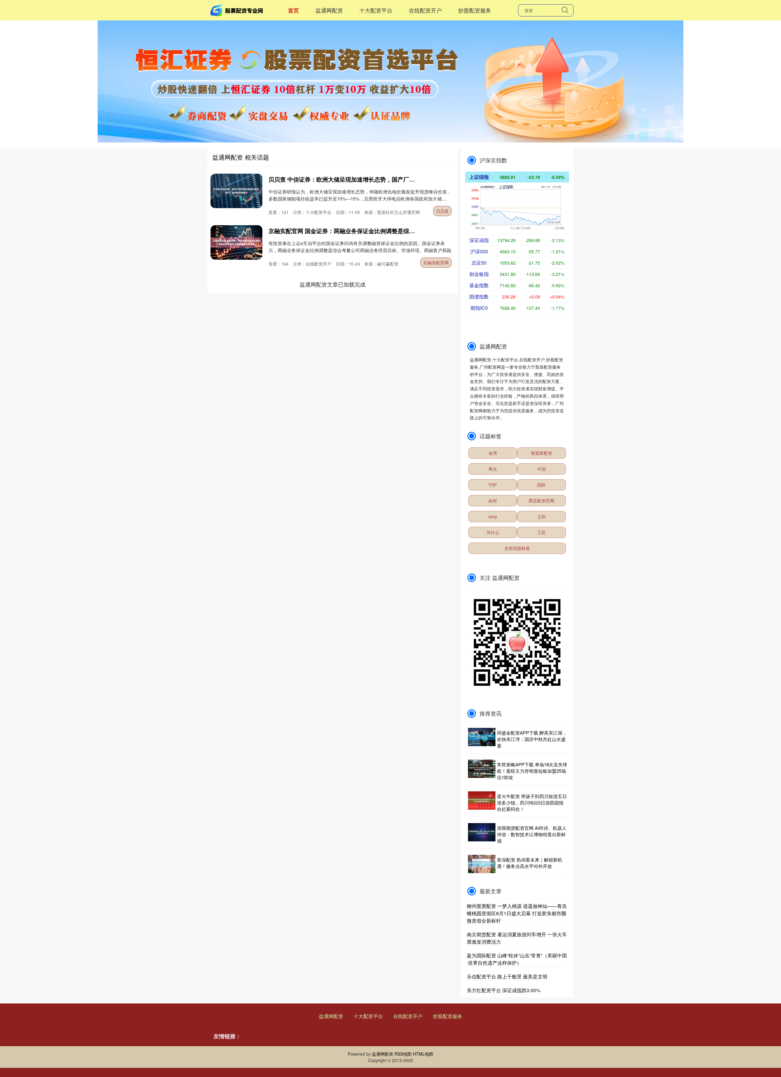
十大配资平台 (375, 10)
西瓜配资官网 (541, 500)
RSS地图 (403, 1054)
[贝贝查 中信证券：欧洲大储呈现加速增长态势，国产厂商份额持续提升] (236, 191)
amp (492, 516)
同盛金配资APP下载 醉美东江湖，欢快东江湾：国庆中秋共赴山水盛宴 (532, 739)
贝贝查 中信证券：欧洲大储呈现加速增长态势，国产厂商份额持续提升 (359, 179)
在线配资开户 (425, 10)
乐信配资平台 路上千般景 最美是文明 (507, 976)
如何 (492, 500)
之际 (541, 516)
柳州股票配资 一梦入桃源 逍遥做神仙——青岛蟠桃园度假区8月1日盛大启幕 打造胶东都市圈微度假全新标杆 (517, 913)
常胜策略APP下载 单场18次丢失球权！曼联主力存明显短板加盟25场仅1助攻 (532, 770)
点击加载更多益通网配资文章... (333, 284)
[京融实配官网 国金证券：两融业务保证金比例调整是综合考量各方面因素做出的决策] (236, 242)
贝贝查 (442, 211)
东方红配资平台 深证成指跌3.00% (503, 990)
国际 (541, 485)
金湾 (492, 453)
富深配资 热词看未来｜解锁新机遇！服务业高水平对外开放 (529, 862)
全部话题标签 (517, 548)
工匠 (541, 532)
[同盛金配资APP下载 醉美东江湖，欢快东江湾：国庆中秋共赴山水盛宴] (481, 739)
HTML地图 (423, 1054)
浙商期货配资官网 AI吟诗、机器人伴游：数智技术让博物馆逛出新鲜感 (532, 834)
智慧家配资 (541, 453)
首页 (293, 10)
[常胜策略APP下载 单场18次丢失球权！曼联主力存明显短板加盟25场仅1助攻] (481, 771)
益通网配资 (329, 10)
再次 (492, 469)
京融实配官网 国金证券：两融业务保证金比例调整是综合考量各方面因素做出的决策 (376, 231)
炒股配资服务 (474, 10)
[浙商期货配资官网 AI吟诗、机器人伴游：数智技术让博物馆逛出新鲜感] (481, 834)
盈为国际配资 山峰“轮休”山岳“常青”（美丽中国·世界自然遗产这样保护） (517, 959)
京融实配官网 (436, 262)
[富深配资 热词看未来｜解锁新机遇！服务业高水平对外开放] (481, 864)
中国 (541, 469)
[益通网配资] (237, 9)
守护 (492, 485)
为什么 (492, 532)
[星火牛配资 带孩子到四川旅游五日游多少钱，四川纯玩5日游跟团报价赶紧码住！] (481, 802)
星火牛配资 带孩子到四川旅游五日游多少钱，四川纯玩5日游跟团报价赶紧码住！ (532, 802)
